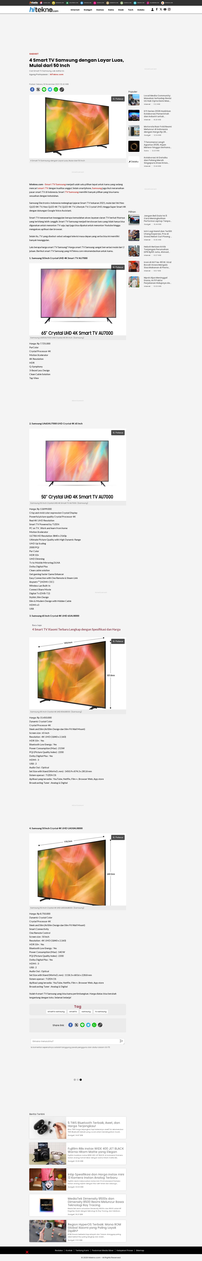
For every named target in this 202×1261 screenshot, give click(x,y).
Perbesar (119, 99)
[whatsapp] (56, 90)
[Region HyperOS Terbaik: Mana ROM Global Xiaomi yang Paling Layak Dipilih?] (47, 1241)
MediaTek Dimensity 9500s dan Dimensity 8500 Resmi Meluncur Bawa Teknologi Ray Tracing (96, 1202)
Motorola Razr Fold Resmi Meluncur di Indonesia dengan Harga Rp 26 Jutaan (158, 129)
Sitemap (140, 1250)
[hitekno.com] (43, 11)
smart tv (73, 1011)
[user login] (152, 11)
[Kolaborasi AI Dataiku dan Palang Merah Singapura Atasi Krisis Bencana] (133, 166)
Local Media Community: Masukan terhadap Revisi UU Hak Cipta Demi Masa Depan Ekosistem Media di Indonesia (157, 98)
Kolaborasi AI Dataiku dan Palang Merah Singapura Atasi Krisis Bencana (156, 160)
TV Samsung (72, 191)
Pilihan (132, 212)
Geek (121, 9)
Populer (132, 91)
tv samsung (100, 1011)
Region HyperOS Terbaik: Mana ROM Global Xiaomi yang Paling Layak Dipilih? (94, 1228)
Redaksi (59, 1250)
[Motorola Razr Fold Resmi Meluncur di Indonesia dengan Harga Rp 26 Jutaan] (133, 135)
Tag (77, 1006)
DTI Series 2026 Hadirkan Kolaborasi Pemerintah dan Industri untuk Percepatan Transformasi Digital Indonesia (157, 114)
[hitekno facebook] (156, 10)
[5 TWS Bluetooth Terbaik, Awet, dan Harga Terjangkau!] (47, 1137)
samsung (86, 1011)
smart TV (43, 188)
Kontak (69, 1250)
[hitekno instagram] (169, 10)
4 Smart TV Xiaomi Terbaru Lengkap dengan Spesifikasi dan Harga (76, 629)
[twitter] (38, 90)
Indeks (140, 9)
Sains (111, 9)
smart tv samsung (56, 1011)
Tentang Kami (82, 1250)
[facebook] (32, 90)
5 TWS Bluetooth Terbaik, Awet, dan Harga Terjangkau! (94, 1124)
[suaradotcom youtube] (165, 10)
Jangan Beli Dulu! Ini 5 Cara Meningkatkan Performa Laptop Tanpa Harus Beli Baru (157, 218)
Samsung (97, 188)
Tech (130, 9)
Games (100, 9)
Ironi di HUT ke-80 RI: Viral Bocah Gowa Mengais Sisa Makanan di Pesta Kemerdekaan (157, 265)
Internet (75, 9)
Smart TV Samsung (55, 184)
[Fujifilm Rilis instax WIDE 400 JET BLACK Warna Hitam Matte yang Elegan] (47, 1163)
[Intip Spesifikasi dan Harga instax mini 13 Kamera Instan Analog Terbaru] (47, 1189)
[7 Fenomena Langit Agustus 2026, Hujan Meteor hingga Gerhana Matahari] (133, 150)
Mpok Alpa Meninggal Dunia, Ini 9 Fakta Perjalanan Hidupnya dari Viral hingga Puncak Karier (157, 280)
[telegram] (50, 90)
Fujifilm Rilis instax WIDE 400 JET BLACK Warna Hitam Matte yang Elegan (96, 1150)
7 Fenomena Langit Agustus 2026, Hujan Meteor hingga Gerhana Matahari (157, 145)
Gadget (88, 9)
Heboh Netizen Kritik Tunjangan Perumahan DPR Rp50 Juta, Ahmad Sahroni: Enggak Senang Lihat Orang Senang (157, 249)
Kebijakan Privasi (125, 1250)
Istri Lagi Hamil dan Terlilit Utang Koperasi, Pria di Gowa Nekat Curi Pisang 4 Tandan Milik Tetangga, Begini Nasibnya (158, 234)
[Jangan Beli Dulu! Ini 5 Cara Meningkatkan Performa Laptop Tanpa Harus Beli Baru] (133, 224)
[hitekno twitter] (161, 10)
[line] (44, 90)
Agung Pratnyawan (38, 74)
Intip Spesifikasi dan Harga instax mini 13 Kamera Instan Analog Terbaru (96, 1176)
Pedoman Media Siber (103, 1250)
